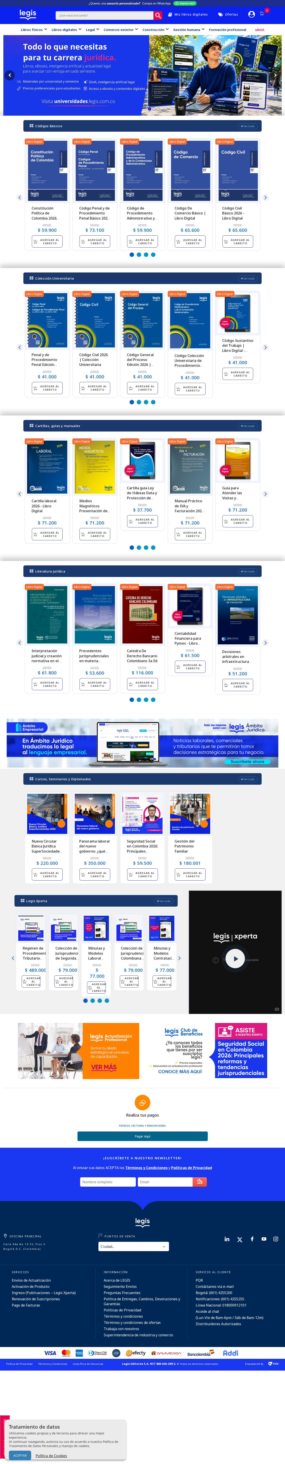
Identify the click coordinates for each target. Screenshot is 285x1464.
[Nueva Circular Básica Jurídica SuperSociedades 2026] (47, 814)
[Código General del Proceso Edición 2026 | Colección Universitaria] (142, 320)
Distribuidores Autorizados (218, 1323)
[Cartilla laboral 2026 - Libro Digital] (47, 467)
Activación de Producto (30, 1286)
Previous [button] (19, 197)
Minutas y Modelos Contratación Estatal (165, 956)
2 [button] (139, 254)
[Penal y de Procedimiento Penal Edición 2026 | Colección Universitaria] (47, 320)
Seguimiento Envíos (120, 1286)
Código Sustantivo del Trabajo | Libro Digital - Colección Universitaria (237, 350)
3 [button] (146, 254)
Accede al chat (207, 1311)
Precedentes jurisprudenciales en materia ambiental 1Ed (94, 658)
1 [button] (132, 254)
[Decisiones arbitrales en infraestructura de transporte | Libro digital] (238, 615)
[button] (149, 109)
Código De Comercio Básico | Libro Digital (190, 213)
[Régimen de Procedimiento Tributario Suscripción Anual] (30, 928)
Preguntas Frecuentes (122, 1292)
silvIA (259, 29)
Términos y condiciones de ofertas (132, 1322)
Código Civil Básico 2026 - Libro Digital (233, 213)
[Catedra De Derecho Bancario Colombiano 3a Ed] (142, 615)
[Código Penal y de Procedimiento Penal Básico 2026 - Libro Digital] (95, 171)
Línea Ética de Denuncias (88, 1363)
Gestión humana (186, 29)
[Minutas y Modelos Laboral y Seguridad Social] (96, 928)
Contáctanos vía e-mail (215, 1286)
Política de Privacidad (19, 1363)
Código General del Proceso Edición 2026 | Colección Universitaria (140, 364)
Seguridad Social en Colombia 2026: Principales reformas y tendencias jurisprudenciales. (142, 854)
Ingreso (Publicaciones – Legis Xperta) (44, 1292)
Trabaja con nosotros (121, 1328)
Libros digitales (64, 29)
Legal (90, 29)
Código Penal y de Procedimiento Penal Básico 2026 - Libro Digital (94, 216)
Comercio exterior (119, 29)
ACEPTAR (20, 1455)
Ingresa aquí (187, 3)
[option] (47, 194)
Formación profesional (227, 29)
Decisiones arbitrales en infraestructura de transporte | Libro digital (235, 661)
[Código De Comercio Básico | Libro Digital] (190, 171)
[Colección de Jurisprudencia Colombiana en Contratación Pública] (129, 928)
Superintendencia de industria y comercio (138, 1335)
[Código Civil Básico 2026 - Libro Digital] (238, 171)
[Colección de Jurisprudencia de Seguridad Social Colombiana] (63, 928)
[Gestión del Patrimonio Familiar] (190, 814)
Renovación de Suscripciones (36, 1299)
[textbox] (104, 15)
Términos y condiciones (123, 1316)
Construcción (153, 29)
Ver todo (249, 126)
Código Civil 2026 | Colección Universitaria (93, 359)
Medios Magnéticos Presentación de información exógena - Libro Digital (93, 513)
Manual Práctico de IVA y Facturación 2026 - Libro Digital (189, 508)
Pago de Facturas (26, 1305)
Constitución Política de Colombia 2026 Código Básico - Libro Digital (45, 218)
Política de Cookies (51, 1455)
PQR (199, 1280)
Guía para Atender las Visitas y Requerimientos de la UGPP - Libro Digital (237, 500)
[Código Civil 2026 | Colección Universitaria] (95, 320)
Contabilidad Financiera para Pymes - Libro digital (188, 641)
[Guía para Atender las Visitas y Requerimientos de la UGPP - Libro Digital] (238, 461)
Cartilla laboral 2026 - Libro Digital (44, 505)
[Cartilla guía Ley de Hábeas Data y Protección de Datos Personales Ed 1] (142, 461)
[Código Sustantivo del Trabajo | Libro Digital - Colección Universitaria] (238, 313)
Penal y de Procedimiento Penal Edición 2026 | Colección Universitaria (46, 364)
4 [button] (153, 254)
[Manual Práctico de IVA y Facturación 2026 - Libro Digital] (190, 467)
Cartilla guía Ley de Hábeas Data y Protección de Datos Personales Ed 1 (142, 498)
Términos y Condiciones (52, 1363)
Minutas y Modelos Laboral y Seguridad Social (97, 958)
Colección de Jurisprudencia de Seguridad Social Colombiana (67, 958)
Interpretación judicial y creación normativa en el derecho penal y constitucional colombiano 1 (47, 663)
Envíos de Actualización (31, 1280)
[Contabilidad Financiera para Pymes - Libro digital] (190, 606)
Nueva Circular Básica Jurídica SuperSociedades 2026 (46, 849)
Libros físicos (32, 29)
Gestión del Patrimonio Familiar (184, 846)
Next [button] (265, 197)
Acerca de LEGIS (117, 1280)
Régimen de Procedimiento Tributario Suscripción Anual (35, 958)
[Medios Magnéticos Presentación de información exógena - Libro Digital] (95, 467)
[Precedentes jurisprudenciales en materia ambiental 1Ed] (95, 615)
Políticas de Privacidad (122, 1310)
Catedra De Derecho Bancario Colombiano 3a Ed (142, 655)
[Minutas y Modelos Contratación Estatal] (161, 928)
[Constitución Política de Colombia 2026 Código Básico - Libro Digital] (47, 171)
